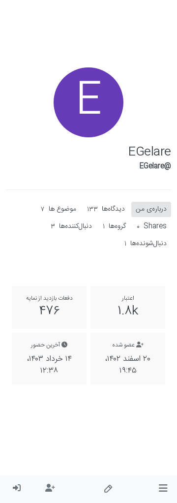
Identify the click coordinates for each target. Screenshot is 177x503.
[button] (163, 489)
